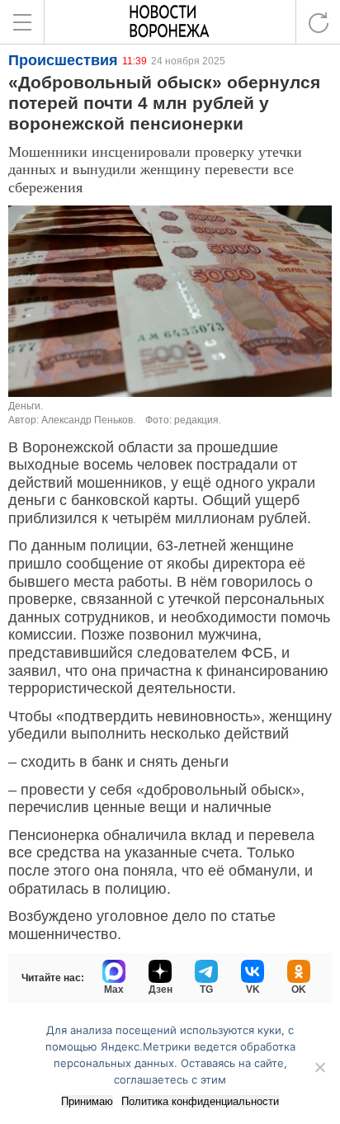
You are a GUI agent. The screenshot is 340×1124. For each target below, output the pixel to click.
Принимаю (87, 1101)
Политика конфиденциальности (200, 1101)
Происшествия (63, 60)
